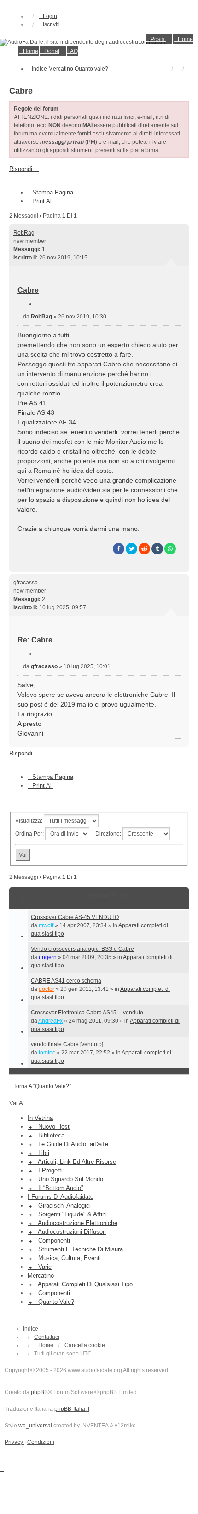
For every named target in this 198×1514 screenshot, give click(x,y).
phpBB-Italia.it (71, 1409)
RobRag (24, 233)
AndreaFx (50, 1021)
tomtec (47, 1052)
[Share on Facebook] (118, 548)
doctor (46, 989)
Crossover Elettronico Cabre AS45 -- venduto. (88, 1012)
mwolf (46, 925)
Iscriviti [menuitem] (51, 24)
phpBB (39, 1392)
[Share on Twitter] (131, 548)
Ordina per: (30, 834)
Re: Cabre (34, 640)
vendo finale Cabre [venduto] (67, 1044)
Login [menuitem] (50, 16)
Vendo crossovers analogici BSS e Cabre (82, 949)
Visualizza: (29, 821)
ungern (48, 957)
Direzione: (108, 834)
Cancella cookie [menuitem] (84, 1345)
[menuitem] (159, 39)
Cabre (21, 90)
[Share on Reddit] (144, 548)
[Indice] (99, 42)
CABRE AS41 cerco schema (66, 981)
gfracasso (25, 582)
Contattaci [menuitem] (46, 1337)
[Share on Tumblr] (157, 548)
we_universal (35, 1425)
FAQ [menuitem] (72, 51)
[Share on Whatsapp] (170, 548)
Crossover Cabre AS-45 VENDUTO (75, 917)
